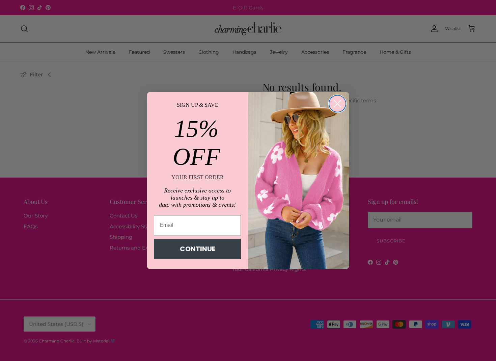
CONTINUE (197, 249)
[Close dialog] (337, 103)
